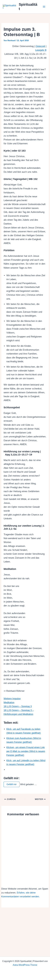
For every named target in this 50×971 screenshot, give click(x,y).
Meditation (9, 702)
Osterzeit (40, 46)
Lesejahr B (40, 50)
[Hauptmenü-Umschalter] (44, 6)
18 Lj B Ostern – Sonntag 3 (18, 706)
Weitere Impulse (12, 698)
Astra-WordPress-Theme (25, 965)
